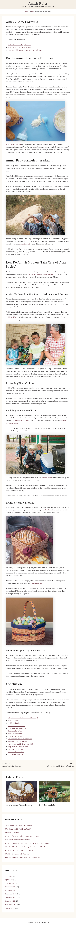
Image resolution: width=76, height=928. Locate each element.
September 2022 (11, 904)
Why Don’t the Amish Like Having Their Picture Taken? (25, 847)
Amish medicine (47, 478)
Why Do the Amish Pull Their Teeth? (18, 829)
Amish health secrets (13, 144)
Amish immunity (25, 244)
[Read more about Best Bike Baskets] (54, 791)
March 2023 (9, 883)
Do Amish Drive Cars (15, 731)
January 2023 (10, 890)
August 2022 (9, 908)
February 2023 (10, 887)
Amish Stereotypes (12, 832)
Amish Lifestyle (13, 720)
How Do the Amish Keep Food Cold (20, 744)
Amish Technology (14, 723)
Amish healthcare (12, 317)
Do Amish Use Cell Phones (17, 728)
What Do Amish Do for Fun (17, 741)
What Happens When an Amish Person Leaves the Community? (27, 843)
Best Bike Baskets (47, 805)
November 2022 (11, 897)
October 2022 (10, 901)
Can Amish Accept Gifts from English (18, 825)
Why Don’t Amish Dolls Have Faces (17, 840)
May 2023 (8, 876)
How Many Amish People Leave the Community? (22, 857)
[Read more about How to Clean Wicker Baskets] (21, 791)
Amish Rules (38, 3)
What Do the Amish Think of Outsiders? (19, 850)
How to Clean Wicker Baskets (19, 805)
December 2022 (10, 894)
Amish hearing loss (22, 420)
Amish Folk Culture (15, 733)
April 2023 (9, 880)
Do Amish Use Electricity (16, 726)
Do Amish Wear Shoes (15, 754)
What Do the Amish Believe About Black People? (22, 836)
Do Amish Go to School (16, 752)
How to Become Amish (16, 736)
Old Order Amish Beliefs (16, 749)
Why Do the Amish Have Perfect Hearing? (23, 718)
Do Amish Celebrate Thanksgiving (20, 739)
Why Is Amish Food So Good (18, 747)
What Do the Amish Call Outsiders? (17, 854)
